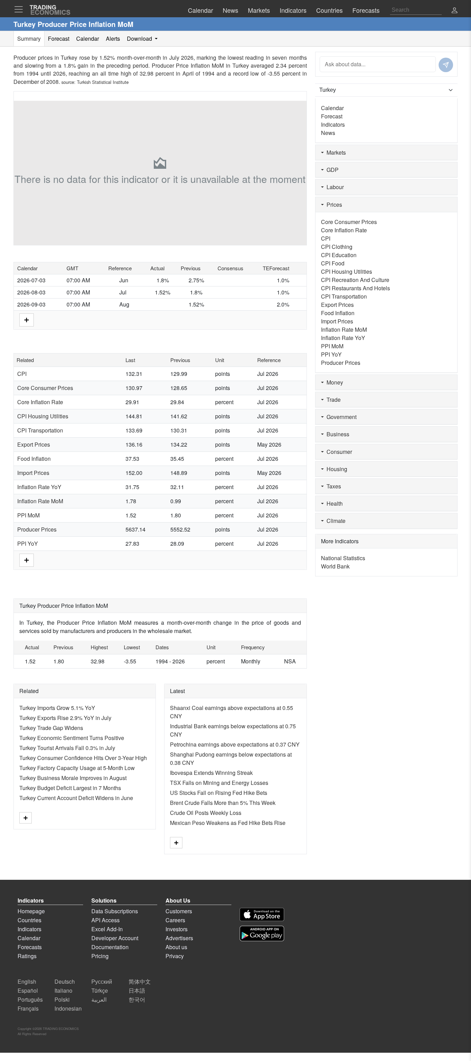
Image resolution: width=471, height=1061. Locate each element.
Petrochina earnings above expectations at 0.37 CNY (235, 744)
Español (28, 990)
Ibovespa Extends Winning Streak (211, 773)
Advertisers (179, 938)
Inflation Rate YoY (39, 487)
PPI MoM (28, 515)
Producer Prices (37, 529)
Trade (332, 399)
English (27, 981)
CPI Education (339, 255)
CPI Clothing (336, 247)
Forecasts (30, 947)
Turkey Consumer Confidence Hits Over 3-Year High (83, 758)
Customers (179, 911)
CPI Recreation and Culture (355, 280)
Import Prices (33, 473)
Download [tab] (140, 38)
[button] (454, 11)
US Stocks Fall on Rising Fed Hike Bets (218, 793)
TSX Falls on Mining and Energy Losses (219, 783)
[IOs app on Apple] (262, 914)
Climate (334, 521)
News (328, 133)
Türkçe (99, 990)
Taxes (332, 486)
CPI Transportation (40, 430)
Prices (333, 204)
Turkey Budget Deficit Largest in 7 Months (70, 788)
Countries (29, 920)
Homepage (31, 911)
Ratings (27, 956)
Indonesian (68, 1008)
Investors (177, 929)
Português (30, 999)
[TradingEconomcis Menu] (20, 9)
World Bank (335, 566)
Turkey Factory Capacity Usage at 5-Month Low (77, 768)
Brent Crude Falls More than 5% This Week (222, 803)
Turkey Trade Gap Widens (51, 728)
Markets (335, 152)
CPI (22, 374)
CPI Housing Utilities (42, 416)
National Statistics (343, 558)
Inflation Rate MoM (40, 501)
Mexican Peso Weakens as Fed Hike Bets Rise (227, 823)
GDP (331, 170)
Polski (62, 999)
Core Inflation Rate (40, 402)
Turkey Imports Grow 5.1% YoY (57, 708)
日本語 (137, 990)
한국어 (137, 999)
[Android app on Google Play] (262, 933)
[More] (26, 319)
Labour (334, 187)
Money (333, 382)
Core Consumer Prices (45, 388)
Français (28, 1008)
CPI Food (332, 263)
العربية (99, 999)
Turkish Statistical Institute (103, 82)
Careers (175, 920)
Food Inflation (34, 459)
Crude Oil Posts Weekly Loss (205, 813)
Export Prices (33, 444)
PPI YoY (27, 543)
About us (176, 947)
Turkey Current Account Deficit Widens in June (76, 798)
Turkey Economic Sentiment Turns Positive (71, 738)
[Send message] (446, 65)
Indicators (333, 124)
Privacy (175, 956)
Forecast (331, 116)
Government (340, 417)
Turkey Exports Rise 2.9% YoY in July (65, 718)
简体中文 (140, 981)
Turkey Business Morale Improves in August (73, 778)
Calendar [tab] (87, 38)
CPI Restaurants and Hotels (355, 288)
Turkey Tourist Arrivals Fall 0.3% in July (67, 748)
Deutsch (64, 981)
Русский (101, 981)
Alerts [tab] (113, 38)
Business (336, 434)
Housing (335, 469)
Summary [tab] (29, 38)
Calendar (332, 108)
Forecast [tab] (58, 38)
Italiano (63, 990)
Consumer (338, 452)
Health (333, 503)
